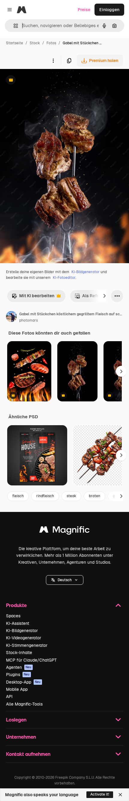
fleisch (18, 496)
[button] (64, 580)
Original (38, 80)
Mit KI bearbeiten (33, 297)
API (9, 696)
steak (71, 496)
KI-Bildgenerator (85, 272)
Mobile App (17, 689)
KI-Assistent (17, 623)
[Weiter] (104, 296)
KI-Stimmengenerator (26, 645)
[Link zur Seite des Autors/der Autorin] (11, 317)
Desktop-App (23, 682)
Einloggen (109, 9)
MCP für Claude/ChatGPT (31, 660)
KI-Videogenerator (23, 637)
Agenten (19, 667)
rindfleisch (45, 496)
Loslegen (16, 719)
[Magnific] (64, 531)
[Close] (120, 794)
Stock (35, 43)
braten (94, 496)
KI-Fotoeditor (64, 277)
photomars (28, 320)
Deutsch (65, 580)
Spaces (13, 616)
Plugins (18, 674)
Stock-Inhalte (19, 652)
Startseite (14, 43)
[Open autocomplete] (13, 25)
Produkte (16, 605)
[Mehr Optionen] (53, 61)
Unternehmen (21, 737)
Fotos (51, 43)
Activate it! (99, 794)
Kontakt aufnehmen (28, 754)
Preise (84, 9)
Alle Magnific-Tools (24, 704)
